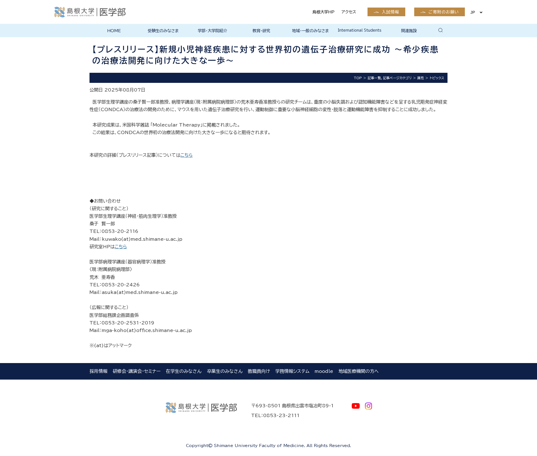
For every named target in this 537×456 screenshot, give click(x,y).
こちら (186, 155)
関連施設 (409, 31)
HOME (114, 31)
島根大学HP (323, 12)
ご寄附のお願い (443, 12)
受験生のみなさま (163, 31)
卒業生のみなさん (224, 371)
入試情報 (390, 12)
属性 (420, 77)
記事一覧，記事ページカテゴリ (390, 77)
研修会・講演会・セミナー (137, 371)
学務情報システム (292, 371)
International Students (359, 30)
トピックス (437, 77)
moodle (324, 371)
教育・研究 (261, 31)
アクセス (348, 12)
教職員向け (259, 371)
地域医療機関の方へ (358, 371)
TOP (358, 77)
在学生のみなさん (183, 371)
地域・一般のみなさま (310, 31)
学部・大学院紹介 (212, 31)
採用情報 (98, 371)
